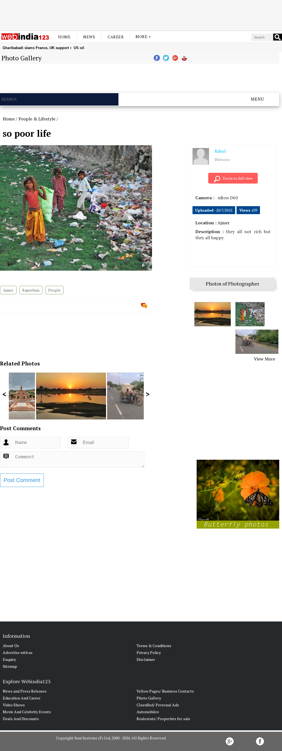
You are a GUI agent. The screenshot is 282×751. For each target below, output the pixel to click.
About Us (11, 645)
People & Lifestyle (36, 119)
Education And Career (21, 698)
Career (116, 36)
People (54, 290)
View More (264, 359)
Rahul (220, 151)
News (89, 36)
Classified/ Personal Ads (158, 704)
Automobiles (148, 711)
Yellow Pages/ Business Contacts (165, 691)
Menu (257, 99)
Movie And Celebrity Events (27, 711)
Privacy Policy (149, 652)
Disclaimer (146, 659)
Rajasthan (30, 290)
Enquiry (9, 659)
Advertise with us (17, 652)
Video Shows (14, 704)
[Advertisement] (141, 14)
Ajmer (8, 290)
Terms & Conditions (154, 645)
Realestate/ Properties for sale (163, 718)
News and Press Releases (25, 691)
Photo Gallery (149, 698)
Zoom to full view (238, 178)
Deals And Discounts (21, 718)
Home (64, 36)
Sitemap (10, 666)
